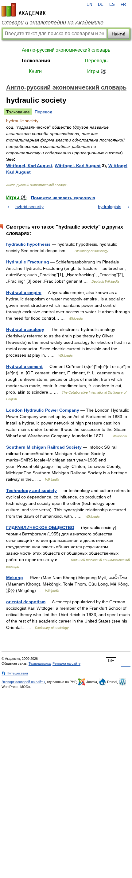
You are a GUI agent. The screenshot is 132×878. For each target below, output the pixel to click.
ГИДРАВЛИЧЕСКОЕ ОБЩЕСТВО (40, 527)
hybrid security (29, 206)
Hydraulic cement (24, 366)
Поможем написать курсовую (63, 197)
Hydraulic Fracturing (27, 261)
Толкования (35, 60)
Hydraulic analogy (25, 329)
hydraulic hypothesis (28, 244)
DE (100, 4)
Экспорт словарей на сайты (23, 682)
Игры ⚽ (97, 71)
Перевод (43, 111)
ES (112, 4)
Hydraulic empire (23, 292)
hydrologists (109, 206)
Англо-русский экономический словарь (66, 50)
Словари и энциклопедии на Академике (52, 23)
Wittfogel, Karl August (29, 165)
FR (123, 4)
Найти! (118, 33)
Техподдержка (40, 663)
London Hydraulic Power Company (42, 410)
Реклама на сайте (66, 663)
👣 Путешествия (15, 673)
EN (89, 4)
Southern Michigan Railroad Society (44, 447)
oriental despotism (25, 601)
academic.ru (24, 10)
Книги (35, 71)
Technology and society (31, 490)
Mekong (14, 577)
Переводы (97, 60)
